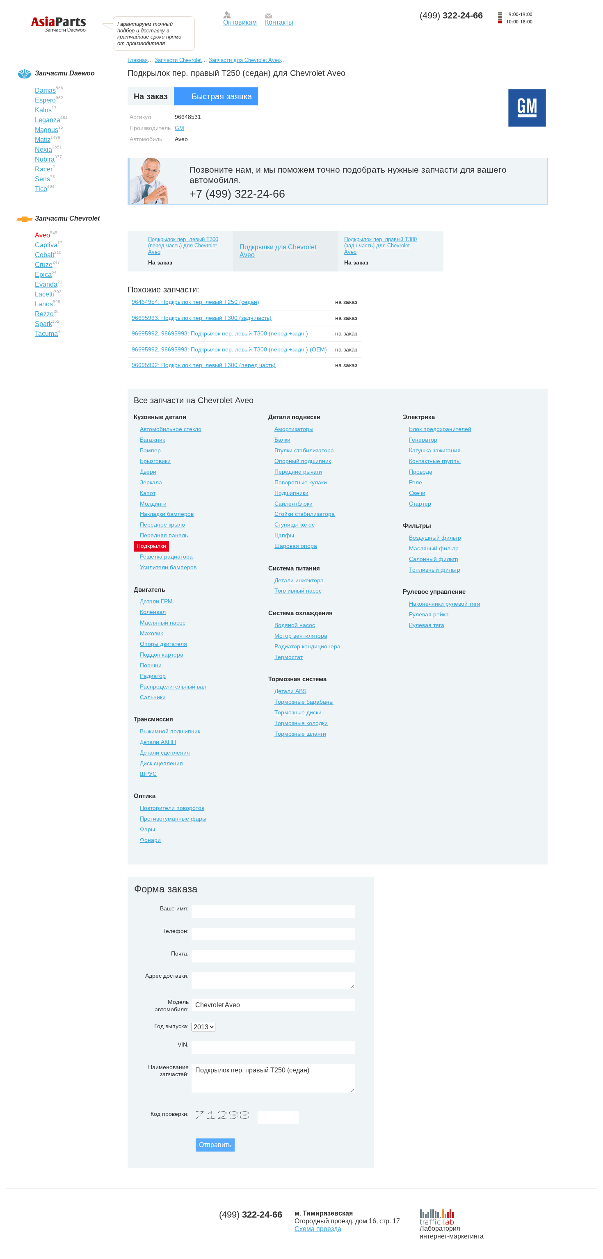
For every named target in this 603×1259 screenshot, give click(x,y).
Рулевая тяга (426, 625)
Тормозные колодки (301, 723)
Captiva (46, 245)
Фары (147, 829)
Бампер (150, 450)
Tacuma (46, 333)
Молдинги (153, 503)
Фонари (150, 840)
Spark (43, 323)
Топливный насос (298, 590)
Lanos (44, 304)
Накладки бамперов (167, 514)
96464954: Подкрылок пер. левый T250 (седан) (195, 302)
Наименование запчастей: (168, 1070)
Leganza (47, 119)
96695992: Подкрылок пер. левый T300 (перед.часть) (204, 365)
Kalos (43, 110)
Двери (148, 471)
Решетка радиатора (166, 556)
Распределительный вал (173, 686)
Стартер (420, 503)
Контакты (279, 22)
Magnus (46, 129)
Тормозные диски (298, 712)
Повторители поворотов (172, 808)
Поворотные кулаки (300, 482)
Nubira (45, 159)
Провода (420, 471)
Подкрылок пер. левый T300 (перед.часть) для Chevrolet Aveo (183, 245)
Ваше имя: (174, 908)
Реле (415, 482)
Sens (42, 179)
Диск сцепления (161, 763)
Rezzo (44, 313)
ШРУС (148, 774)
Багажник (152, 439)
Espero (45, 100)
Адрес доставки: (167, 975)
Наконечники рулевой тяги (444, 603)
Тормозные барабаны (303, 701)
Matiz (42, 139)
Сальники (153, 697)
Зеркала (151, 482)
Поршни (151, 665)
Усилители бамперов (168, 567)
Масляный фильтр (434, 548)
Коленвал (153, 612)
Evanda (46, 284)
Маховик (151, 633)
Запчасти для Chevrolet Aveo (245, 60)
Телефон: (175, 931)
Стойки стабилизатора (304, 514)
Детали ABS (290, 691)
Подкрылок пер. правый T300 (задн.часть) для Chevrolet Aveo (380, 245)
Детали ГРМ (156, 601)
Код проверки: (170, 1114)
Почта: (180, 953)
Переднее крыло (162, 524)
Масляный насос (162, 622)
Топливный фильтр (434, 569)
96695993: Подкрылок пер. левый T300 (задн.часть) (202, 318)
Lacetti (44, 294)
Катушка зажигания (435, 450)
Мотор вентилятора (300, 635)
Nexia (43, 149)
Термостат (288, 657)
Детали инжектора (299, 580)
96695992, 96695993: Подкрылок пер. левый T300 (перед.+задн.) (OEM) (229, 349)
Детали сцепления (165, 752)
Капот (147, 493)
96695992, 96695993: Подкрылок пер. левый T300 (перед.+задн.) (220, 333)
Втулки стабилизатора (304, 450)
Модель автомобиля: (172, 1005)
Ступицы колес (294, 524)
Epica (43, 274)
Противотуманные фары (173, 818)
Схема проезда (318, 1228)
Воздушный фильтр (435, 537)
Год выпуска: (171, 1026)
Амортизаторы (293, 429)
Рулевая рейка (429, 614)
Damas (45, 90)
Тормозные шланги (300, 733)
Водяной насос (294, 625)
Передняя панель (164, 535)
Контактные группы (435, 461)
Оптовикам (240, 22)
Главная (138, 60)
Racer (44, 169)
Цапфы (284, 535)
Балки (282, 439)
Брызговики (155, 461)
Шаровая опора (295, 546)
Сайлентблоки (293, 503)
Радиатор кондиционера (307, 646)
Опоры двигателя (163, 644)
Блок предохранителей (440, 429)
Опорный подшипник (302, 461)
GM (179, 128)
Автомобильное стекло (170, 429)
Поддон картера (161, 654)
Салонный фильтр (433, 559)
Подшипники (291, 493)
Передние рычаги (298, 471)
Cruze (44, 264)
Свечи (417, 493)
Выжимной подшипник (170, 731)
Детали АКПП (158, 742)
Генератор (423, 439)
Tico (41, 188)
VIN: (183, 1044)
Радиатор (153, 676)
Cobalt (44, 254)
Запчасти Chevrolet (178, 60)
